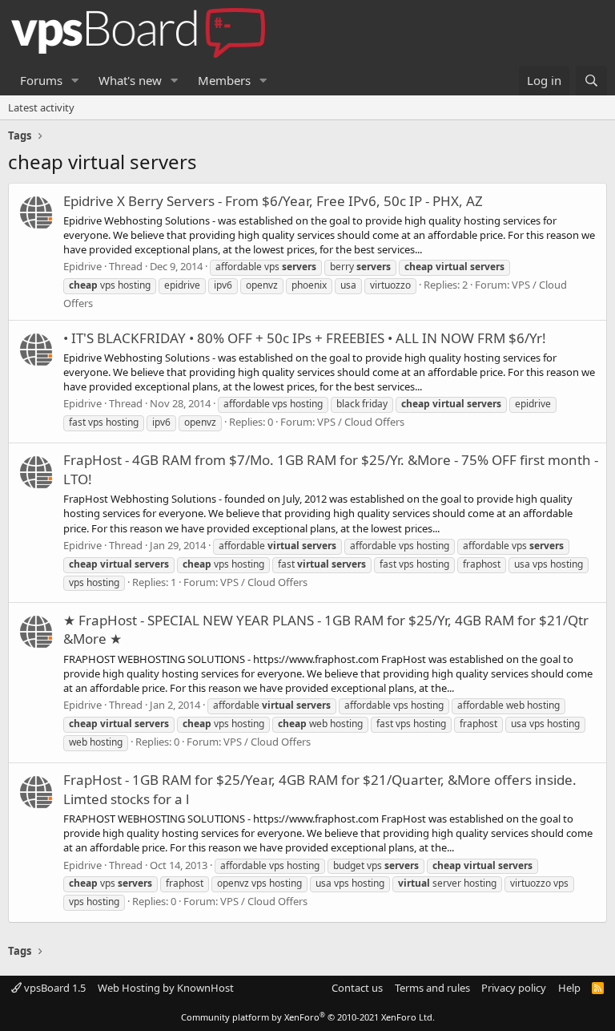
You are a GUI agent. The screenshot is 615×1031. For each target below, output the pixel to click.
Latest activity (41, 107)
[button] (75, 80)
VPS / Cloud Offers (360, 421)
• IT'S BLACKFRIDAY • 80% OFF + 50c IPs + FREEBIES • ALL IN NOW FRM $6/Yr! (304, 338)
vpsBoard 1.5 (54, 987)
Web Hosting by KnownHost (166, 987)
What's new (130, 80)
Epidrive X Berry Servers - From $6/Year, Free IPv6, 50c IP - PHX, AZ (273, 201)
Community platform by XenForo (308, 1017)
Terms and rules (432, 987)
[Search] (591, 80)
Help (569, 987)
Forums (41, 80)
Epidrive (82, 266)
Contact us (357, 987)
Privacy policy (513, 987)
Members (224, 80)
